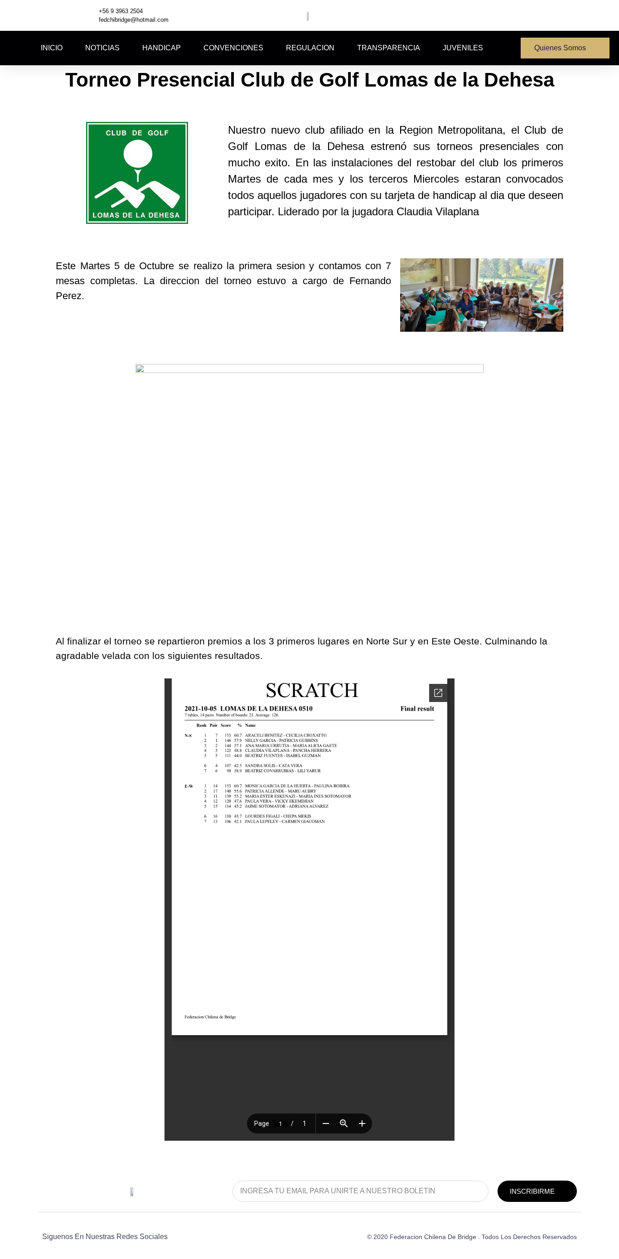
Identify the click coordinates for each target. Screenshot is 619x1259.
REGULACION (310, 48)
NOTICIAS (102, 48)
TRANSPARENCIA (388, 48)
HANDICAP (161, 48)
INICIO (52, 48)
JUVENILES (463, 48)
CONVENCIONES (233, 48)
